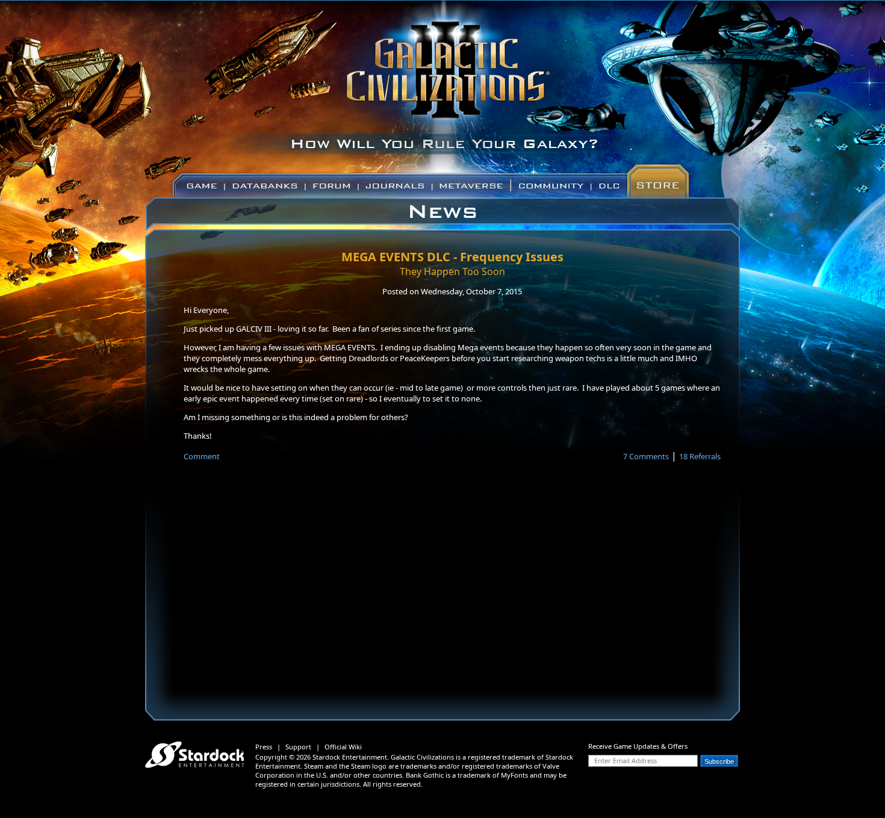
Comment (202, 456)
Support (298, 746)
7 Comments (646, 456)
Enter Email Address (625, 760)
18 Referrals (700, 456)
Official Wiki (343, 746)
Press (263, 746)
